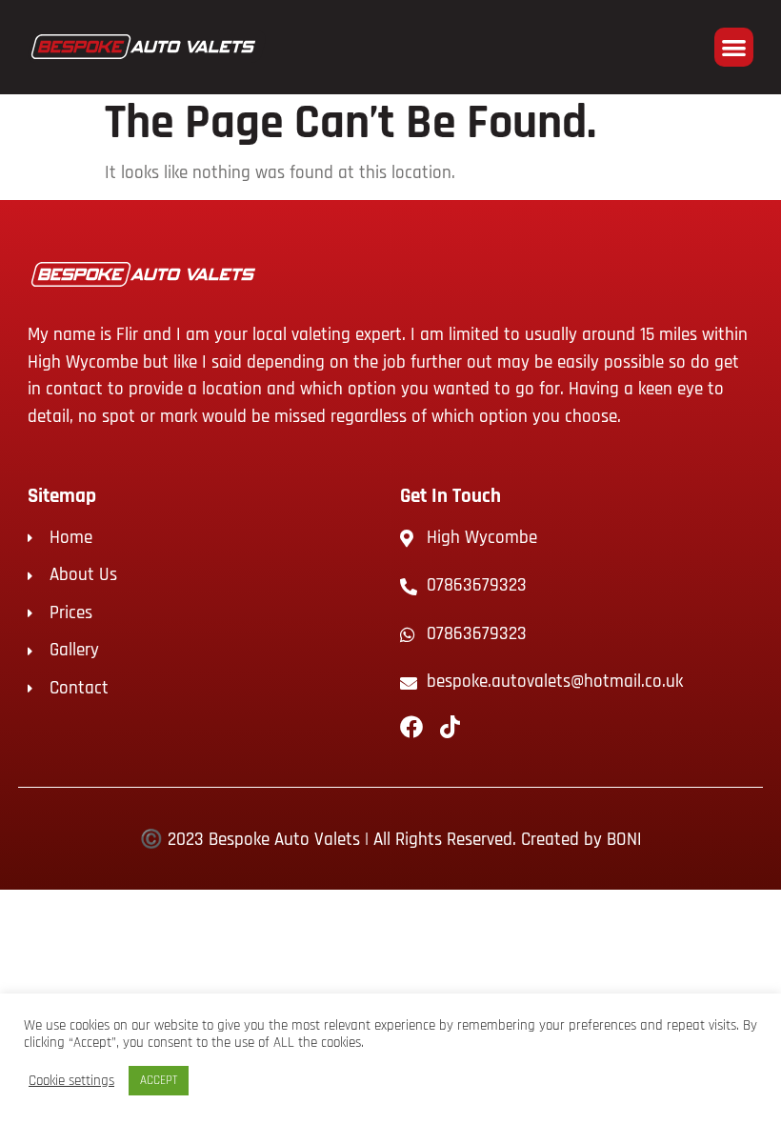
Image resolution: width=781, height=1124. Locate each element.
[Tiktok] (449, 726)
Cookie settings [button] (71, 1081)
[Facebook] (411, 726)
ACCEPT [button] (158, 1080)
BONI (624, 840)
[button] (733, 47)
